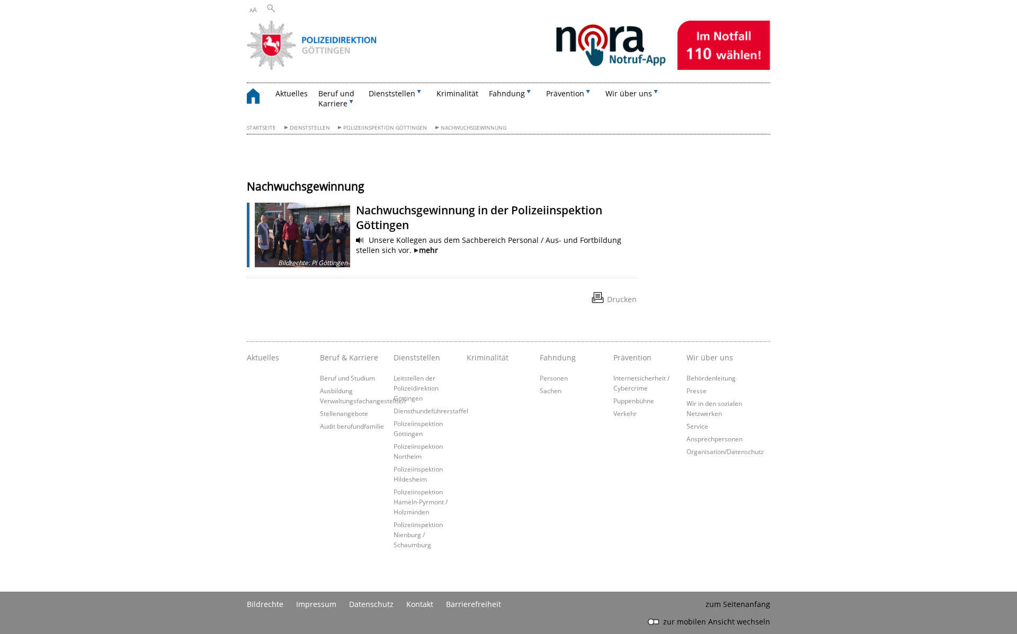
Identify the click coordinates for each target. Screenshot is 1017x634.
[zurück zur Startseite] (258, 97)
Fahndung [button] (507, 93)
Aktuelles (291, 93)
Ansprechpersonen (714, 438)
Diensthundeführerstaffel (431, 410)
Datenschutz (371, 604)
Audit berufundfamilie (352, 426)
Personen (554, 378)
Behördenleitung (711, 378)
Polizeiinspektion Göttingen (385, 127)
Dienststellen (310, 127)
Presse (696, 390)
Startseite (261, 127)
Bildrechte (265, 604)
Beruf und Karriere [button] (336, 98)
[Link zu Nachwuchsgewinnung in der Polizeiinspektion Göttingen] (302, 235)
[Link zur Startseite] (508, 67)
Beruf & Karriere (349, 357)
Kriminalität (457, 93)
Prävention (632, 357)
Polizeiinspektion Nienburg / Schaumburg (418, 534)
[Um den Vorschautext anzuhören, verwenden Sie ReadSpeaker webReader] (360, 240)
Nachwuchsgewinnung (473, 127)
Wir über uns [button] (628, 93)
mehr (428, 250)
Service (697, 426)
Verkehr (625, 413)
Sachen (550, 390)
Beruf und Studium (347, 378)
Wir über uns (709, 357)
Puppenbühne (633, 400)
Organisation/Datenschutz (725, 451)
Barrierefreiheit (473, 604)
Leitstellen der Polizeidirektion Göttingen (416, 388)
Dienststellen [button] (392, 93)
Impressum (316, 604)
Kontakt (419, 604)
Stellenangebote (344, 413)
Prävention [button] (565, 93)
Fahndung (558, 357)
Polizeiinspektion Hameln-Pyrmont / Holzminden (421, 501)
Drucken (622, 299)
